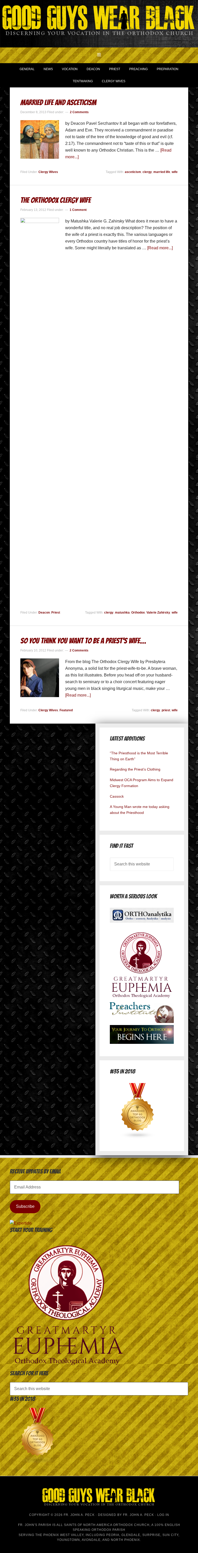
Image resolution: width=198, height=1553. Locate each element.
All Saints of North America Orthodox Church (103, 1525)
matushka (122, 612)
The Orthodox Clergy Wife (55, 200)
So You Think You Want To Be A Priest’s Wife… (83, 641)
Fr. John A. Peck (138, 1515)
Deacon (44, 612)
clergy (147, 172)
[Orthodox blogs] (138, 1137)
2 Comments (79, 112)
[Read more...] (160, 248)
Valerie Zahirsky (158, 612)
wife (175, 172)
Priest (55, 612)
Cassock (117, 796)
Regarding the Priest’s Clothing (135, 769)
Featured (66, 710)
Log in (163, 1515)
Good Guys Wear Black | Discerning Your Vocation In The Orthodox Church (99, 23)
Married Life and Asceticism (58, 102)
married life (161, 172)
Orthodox (138, 612)
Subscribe (25, 1206)
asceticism (133, 172)
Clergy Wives (48, 172)
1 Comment (78, 210)
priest (166, 710)
